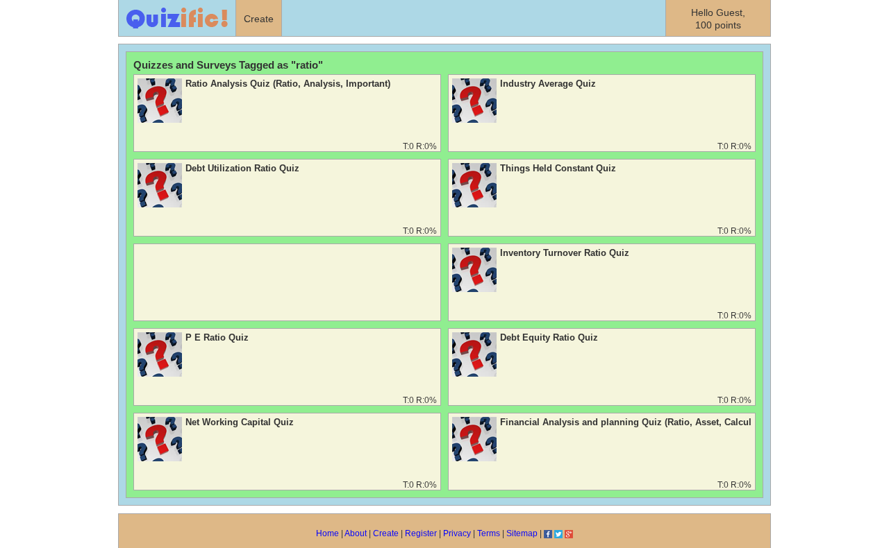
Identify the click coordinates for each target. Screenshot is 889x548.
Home (327, 533)
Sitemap (522, 533)
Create (386, 533)
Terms (488, 533)
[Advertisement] (287, 284)
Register (421, 533)
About (355, 533)
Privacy (457, 533)
